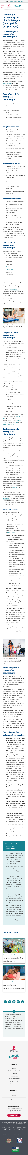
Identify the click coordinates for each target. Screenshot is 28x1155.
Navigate (13, 1064)
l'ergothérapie (6, 498)
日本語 (9, 1129)
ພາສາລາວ (11, 1128)
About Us (13, 1090)
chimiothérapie (7, 83)
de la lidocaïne (11, 532)
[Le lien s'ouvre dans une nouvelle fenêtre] (8, 1141)
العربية (9, 1127)
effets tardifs (15, 487)
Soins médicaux (14, 1076)
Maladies (14, 1068)
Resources (13, 1095)
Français (5, 1128)
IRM (17, 422)
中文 (13, 1127)
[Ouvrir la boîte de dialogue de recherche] (25, 6)
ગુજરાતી (4, 1129)
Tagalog (14, 1129)
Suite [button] (22, 1)
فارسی (14, 1130)
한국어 (24, 1127)
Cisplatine (8, 267)
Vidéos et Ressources (14, 1084)
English (11, 1)
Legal (12, 1100)
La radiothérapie (14, 290)
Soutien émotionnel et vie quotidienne (14, 1080)
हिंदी (19, 1129)
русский (23, 1129)
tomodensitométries (8, 424)
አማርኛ (17, 1128)
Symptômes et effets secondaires (12, 982)
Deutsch (22, 1128)
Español (15, 1)
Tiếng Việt (19, 1127)
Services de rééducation (10, 955)
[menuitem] (14, 1115)
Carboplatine (9, 269)
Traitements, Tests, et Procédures (14, 1072)
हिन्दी (19, 1)
